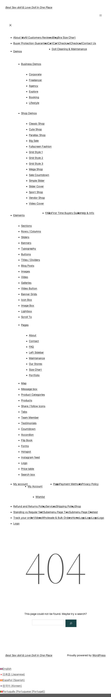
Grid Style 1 (36, 152)
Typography (28, 248)
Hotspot (26, 451)
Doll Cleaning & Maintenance (69, 49)
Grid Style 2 (36, 157)
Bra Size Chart (67, 37)
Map (23, 383)
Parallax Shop (37, 135)
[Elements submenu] (29, 214)
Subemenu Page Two (56, 512)
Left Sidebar (36, 352)
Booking (34, 97)
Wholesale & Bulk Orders (57, 517)
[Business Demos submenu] (45, 63)
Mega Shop (36, 169)
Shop (78, 506)
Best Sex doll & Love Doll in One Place (28, 7)
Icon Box (26, 299)
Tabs (24, 411)
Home (75, 517)
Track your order (23, 517)
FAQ (31, 346)
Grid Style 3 (36, 163)
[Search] (70, 623)
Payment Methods (70, 484)
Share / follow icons (33, 406)
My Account (35, 486)
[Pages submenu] (32, 324)
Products (26, 400)
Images (25, 271)
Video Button (29, 288)
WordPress (99, 655)
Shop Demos (29, 113)
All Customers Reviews (38, 37)
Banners (26, 242)
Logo (24, 463)
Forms (25, 446)
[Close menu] (10, 26)
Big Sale (34, 140)
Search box (28, 474)
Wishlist (40, 496)
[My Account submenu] (46, 485)
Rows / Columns (31, 231)
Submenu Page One (81, 512)
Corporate (35, 74)
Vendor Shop (37, 197)
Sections (26, 225)
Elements (19, 215)
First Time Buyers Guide (66, 212)
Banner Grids (29, 294)
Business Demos (31, 63)
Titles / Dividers (30, 259)
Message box (29, 389)
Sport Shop (36, 192)
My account (20, 484)
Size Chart (35, 369)
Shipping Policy (65, 506)
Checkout (64, 43)
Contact (34, 341)
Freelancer (35, 80)
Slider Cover (36, 186)
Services (51, 506)
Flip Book (27, 440)
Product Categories (33, 394)
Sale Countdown (39, 174)
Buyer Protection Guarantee (30, 43)
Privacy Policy (90, 484)
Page (56, 484)
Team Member (30, 417)
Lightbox (26, 311)
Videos (38, 517)
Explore (33, 91)
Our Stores (35, 363)
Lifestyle (34, 102)
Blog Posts (27, 265)
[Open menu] (101, 16)
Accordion (27, 434)
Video (24, 277)
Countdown (28, 428)
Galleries (26, 282)
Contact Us (89, 43)
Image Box (27, 305)
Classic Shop (37, 123)
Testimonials (28, 423)
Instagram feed (30, 457)
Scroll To (26, 316)
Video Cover (36, 203)
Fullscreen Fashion (40, 146)
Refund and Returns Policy (29, 506)
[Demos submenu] (26, 50)
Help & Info (87, 212)
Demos (17, 51)
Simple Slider (37, 180)
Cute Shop (35, 129)
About (32, 335)
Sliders (25, 237)
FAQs (48, 212)
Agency (33, 85)
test (95, 512)
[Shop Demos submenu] (41, 112)
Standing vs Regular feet (28, 512)
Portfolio (34, 375)
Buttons (26, 254)
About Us (19, 37)
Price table (27, 468)
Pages (24, 324)
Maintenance (37, 358)
